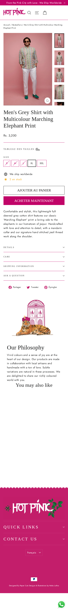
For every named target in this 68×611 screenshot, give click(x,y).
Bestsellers (17, 24)
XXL (42, 163)
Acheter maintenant (34, 201)
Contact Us (20, 539)
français (31, 552)
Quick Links (21, 527)
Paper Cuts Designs (28, 585)
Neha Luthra (54, 585)
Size (6, 157)
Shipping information (18, 266)
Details (8, 247)
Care (6, 257)
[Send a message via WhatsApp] (61, 604)
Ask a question (14, 276)
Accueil (6, 24)
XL (32, 163)
